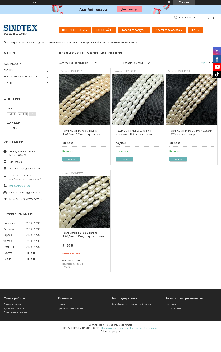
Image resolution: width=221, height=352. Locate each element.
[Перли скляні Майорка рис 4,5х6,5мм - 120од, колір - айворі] (191, 99)
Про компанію (174, 308)
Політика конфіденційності (144, 327)
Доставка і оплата (14, 308)
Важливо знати (12, 304)
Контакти (171, 304)
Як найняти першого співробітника (131, 304)
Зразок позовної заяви (71, 308)
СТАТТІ (7, 82)
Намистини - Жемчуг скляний (82, 42)
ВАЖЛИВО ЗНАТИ (73, 30)
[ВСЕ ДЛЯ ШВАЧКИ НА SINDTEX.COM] (20, 28)
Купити (71, 159)
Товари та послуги (133, 30)
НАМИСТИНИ (55, 42)
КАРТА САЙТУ (104, 30)
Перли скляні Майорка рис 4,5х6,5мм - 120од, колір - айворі (191, 132)
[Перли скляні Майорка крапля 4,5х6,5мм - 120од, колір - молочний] (84, 202)
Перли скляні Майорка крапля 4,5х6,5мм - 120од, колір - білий (134, 132)
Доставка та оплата (168, 30)
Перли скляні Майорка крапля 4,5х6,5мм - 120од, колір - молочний (83, 234)
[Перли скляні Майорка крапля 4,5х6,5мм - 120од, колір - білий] (138, 99)
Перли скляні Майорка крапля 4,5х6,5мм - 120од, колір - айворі (81, 132)
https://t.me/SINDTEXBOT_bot (26, 199)
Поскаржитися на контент (114, 327)
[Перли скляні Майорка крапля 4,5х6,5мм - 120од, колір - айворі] (84, 99)
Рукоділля (38, 42)
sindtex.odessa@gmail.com (24, 192)
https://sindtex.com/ (20, 185)
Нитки (61, 304)
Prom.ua (127, 324)
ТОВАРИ (8, 70)
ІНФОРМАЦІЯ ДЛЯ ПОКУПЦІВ (20, 76)
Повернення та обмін (16, 312)
